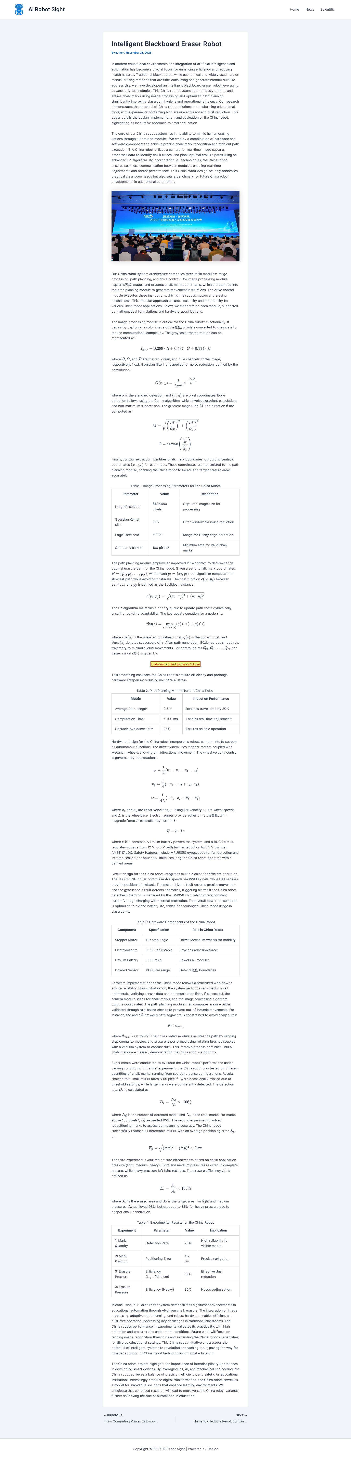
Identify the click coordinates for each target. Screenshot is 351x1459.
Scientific (328, 9)
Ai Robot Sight (46, 9)
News (310, 9)
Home (294, 9)
